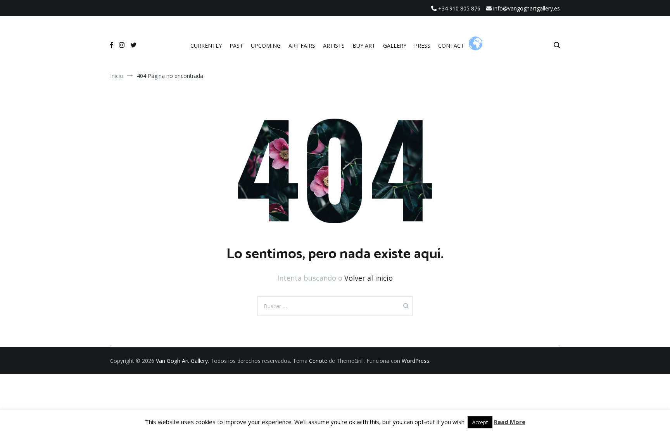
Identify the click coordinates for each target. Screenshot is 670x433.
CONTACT (451, 45)
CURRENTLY (206, 45)
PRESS (422, 45)
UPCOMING (266, 45)
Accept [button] (480, 422)
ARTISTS (334, 45)
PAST (236, 45)
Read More (509, 422)
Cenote (318, 360)
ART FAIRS (301, 45)
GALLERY (394, 45)
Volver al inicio (368, 278)
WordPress (415, 360)
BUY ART (363, 45)
